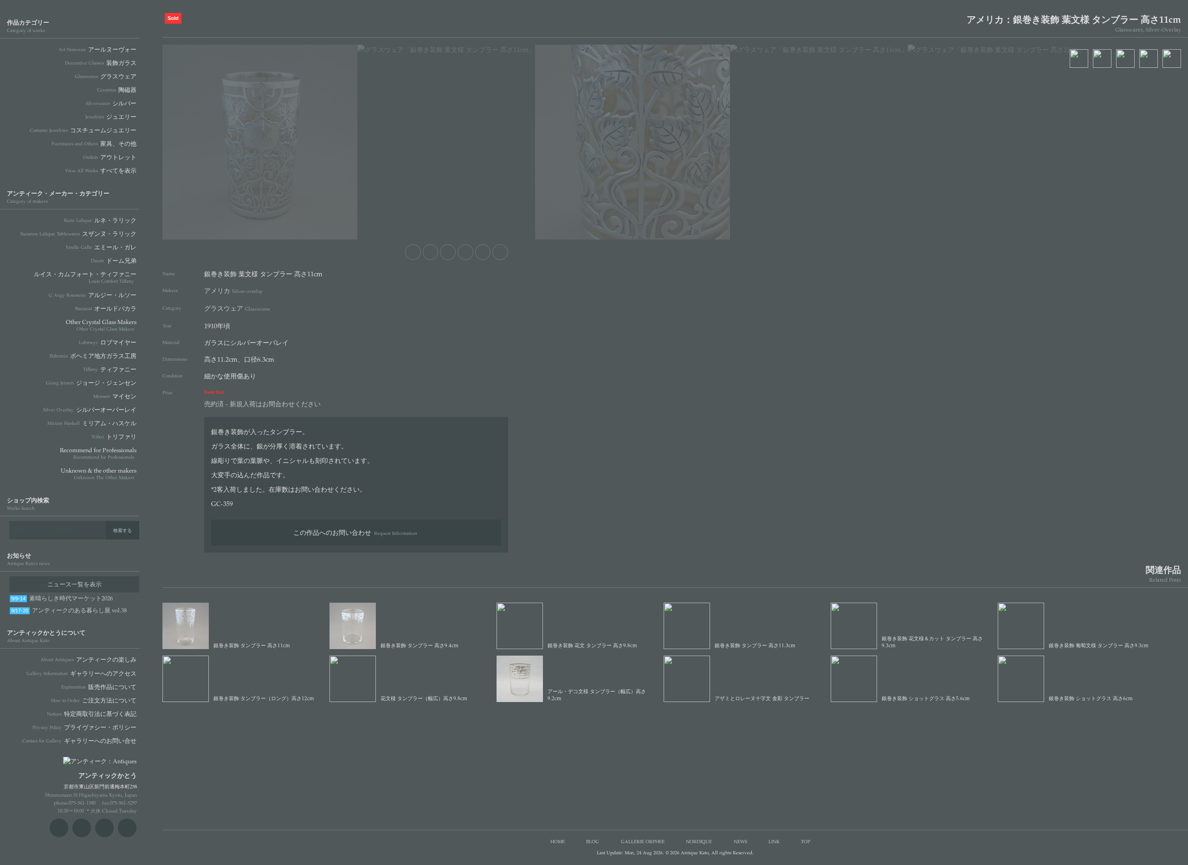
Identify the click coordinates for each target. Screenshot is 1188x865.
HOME (557, 841)
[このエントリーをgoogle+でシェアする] (465, 252)
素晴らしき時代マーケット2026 (62, 598)
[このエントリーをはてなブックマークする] (483, 252)
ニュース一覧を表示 (74, 584)
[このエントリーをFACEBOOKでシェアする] (448, 252)
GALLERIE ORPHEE (643, 841)
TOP (805, 841)
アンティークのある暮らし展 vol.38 (69, 610)
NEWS (740, 841)
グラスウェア (237, 307)
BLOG (592, 841)
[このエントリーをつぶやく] (431, 252)
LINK (774, 841)
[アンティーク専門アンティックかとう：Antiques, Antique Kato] (83, 758)
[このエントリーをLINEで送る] (500, 252)
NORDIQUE (699, 841)
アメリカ (233, 290)
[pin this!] (413, 252)
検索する (122, 530)
